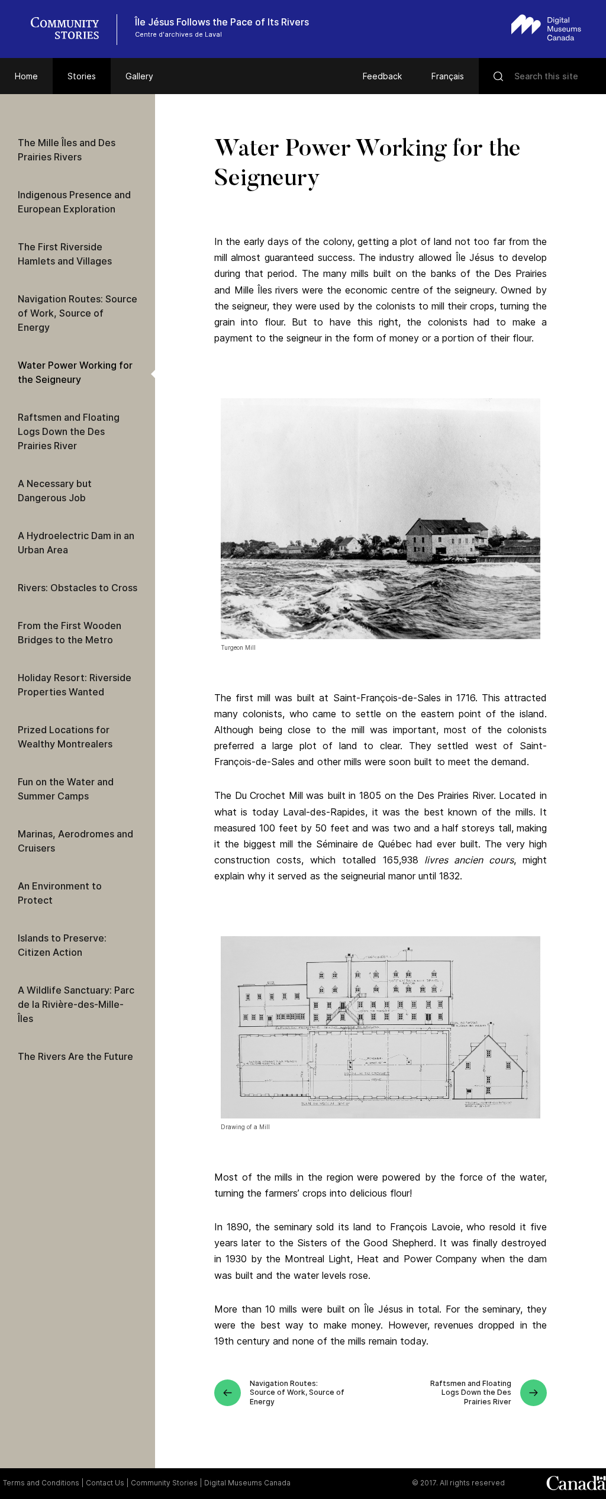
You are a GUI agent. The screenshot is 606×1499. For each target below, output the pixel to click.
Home (26, 76)
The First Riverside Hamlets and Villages (65, 254)
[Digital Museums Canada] (546, 27)
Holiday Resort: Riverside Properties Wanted (74, 685)
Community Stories (164, 1482)
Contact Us (105, 1482)
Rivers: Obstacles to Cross (77, 588)
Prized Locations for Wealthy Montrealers (65, 737)
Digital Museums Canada (247, 1482)
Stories (81, 76)
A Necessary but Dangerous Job (55, 491)
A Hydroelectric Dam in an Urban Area (76, 543)
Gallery (139, 76)
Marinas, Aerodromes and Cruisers (75, 841)
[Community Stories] (71, 29)
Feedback (382, 76)
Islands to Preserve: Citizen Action (62, 945)
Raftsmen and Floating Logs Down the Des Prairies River (69, 431)
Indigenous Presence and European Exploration (74, 202)
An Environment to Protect (60, 893)
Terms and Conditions (41, 1482)
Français (447, 76)
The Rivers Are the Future (75, 1056)
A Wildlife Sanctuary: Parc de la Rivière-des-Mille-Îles (76, 1004)
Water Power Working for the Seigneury (75, 372)
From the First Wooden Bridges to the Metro (69, 633)
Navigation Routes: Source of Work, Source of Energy (77, 313)
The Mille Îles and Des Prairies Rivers (66, 150)
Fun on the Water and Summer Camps (66, 789)
